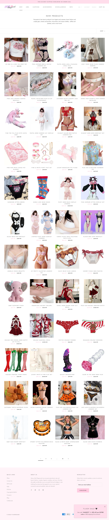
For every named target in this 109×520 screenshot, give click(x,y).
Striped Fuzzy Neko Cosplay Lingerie (42, 237)
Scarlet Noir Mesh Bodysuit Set (92, 133)
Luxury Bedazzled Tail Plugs (67, 167)
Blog (8, 498)
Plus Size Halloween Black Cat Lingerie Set (67, 408)
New (20, 7)
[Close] (105, 506)
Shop (8, 478)
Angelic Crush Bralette (16, 271)
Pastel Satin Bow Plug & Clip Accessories (41, 99)
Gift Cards (9, 484)
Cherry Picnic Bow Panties (93, 271)
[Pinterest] (43, 490)
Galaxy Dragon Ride (67, 374)
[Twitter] (35, 490)
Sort (102, 31)
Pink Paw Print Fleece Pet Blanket (16, 168)
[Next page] (68, 459)
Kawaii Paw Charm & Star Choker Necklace (93, 99)
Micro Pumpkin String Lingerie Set (42, 408)
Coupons (9, 495)
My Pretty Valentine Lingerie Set (41, 272)
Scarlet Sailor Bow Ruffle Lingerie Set (67, 134)
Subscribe (83, 490)
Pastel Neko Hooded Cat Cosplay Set (42, 134)
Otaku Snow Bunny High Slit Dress (67, 306)
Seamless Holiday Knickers (93, 340)
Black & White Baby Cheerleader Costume (67, 442)
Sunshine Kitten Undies (16, 202)
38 (62, 458)
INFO (71, 7)
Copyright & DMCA (12, 492)
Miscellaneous (60, 7)
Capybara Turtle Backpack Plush (16, 407)
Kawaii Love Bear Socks (41, 202)
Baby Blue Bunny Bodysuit (16, 442)
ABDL (27, 7)
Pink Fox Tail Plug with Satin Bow (16, 134)
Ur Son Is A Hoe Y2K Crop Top (16, 64)
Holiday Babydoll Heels (41, 340)
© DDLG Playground (13, 514)
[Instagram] (39, 490)
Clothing (36, 7)
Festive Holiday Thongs (67, 340)
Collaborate (10, 501)
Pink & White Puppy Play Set (42, 167)
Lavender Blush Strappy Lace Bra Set (67, 99)
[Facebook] (31, 490)
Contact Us (9, 481)
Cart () (102, 7)
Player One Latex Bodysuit (92, 236)
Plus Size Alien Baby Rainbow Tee (92, 168)
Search (94, 7)
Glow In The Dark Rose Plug (93, 374)
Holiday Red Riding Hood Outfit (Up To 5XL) (16, 341)
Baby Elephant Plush (16, 305)
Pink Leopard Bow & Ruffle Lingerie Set (41, 65)
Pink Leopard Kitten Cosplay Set (92, 202)
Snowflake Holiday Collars (42, 305)
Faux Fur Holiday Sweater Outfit (93, 305)
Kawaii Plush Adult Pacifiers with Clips (67, 237)
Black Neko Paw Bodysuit (16, 236)
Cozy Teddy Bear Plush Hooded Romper (92, 65)
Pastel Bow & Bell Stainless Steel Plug (67, 65)
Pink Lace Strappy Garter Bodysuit (16, 99)
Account (87, 7)
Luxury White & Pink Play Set (41, 374)
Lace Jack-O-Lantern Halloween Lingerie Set (92, 408)
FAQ (8, 486)
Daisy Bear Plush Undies (67, 271)
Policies (9, 489)
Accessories (47, 7)
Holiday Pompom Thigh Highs (16, 374)
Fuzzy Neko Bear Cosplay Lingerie (67, 203)
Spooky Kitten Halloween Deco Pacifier (41, 442)
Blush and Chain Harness (92, 442)
